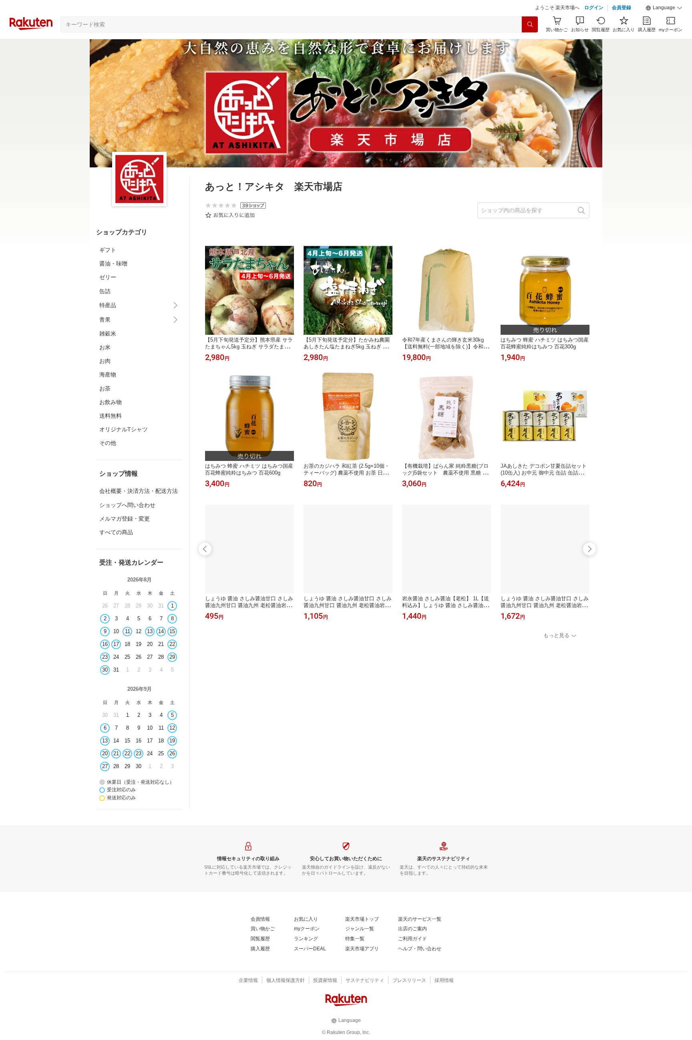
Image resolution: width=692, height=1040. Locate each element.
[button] (664, 8)
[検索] (530, 24)
